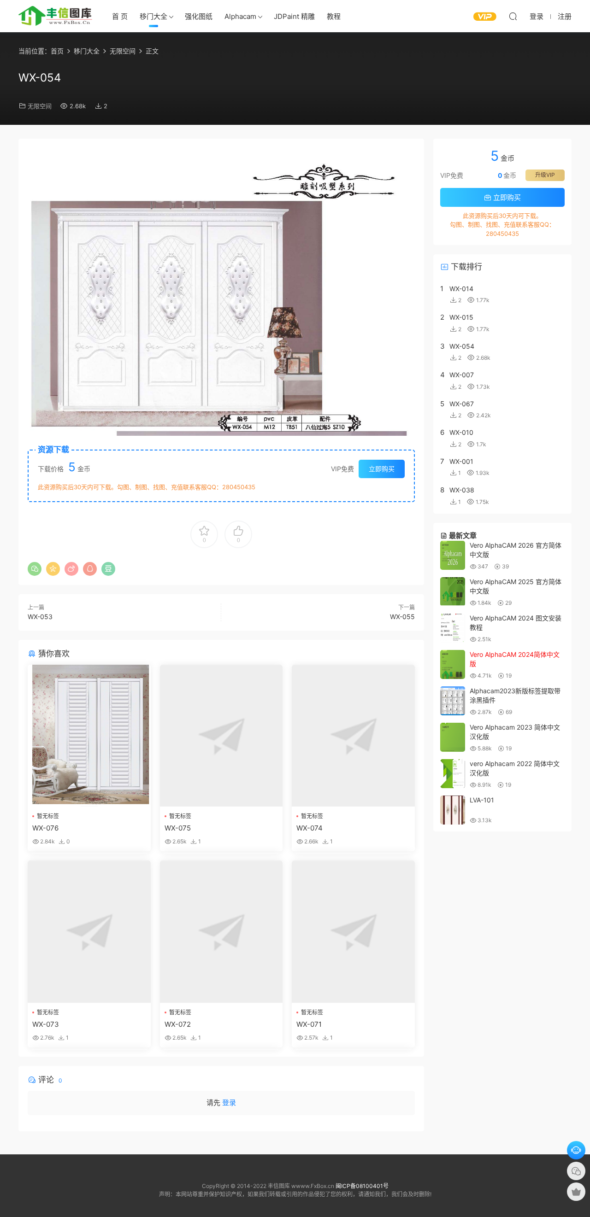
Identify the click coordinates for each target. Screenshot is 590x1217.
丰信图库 (55, 16)
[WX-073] (89, 931)
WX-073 (45, 1024)
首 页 (120, 16)
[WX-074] (353, 736)
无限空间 (40, 106)
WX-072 (178, 1024)
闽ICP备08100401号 (362, 1185)
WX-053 (40, 616)
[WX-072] (221, 931)
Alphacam (240, 16)
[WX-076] (89, 736)
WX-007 (461, 375)
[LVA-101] (452, 810)
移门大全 (153, 16)
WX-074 (309, 828)
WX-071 (309, 1024)
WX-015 (461, 317)
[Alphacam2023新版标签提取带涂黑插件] (452, 700)
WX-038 (461, 490)
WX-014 (461, 289)
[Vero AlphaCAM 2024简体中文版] (452, 664)
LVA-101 (482, 800)
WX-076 (45, 828)
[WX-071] (353, 931)
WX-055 (402, 616)
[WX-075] (221, 736)
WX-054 (461, 346)
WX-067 (461, 404)
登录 (229, 1102)
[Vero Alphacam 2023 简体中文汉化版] (452, 737)
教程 (334, 16)
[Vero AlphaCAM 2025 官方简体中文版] (452, 591)
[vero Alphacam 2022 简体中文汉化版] (452, 773)
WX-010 (461, 432)
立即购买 (382, 469)
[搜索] (513, 16)
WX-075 (178, 828)
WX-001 (461, 461)
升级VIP (545, 174)
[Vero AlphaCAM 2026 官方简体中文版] (452, 555)
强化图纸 (198, 16)
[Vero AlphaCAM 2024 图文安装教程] (452, 628)
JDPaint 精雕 (294, 16)
